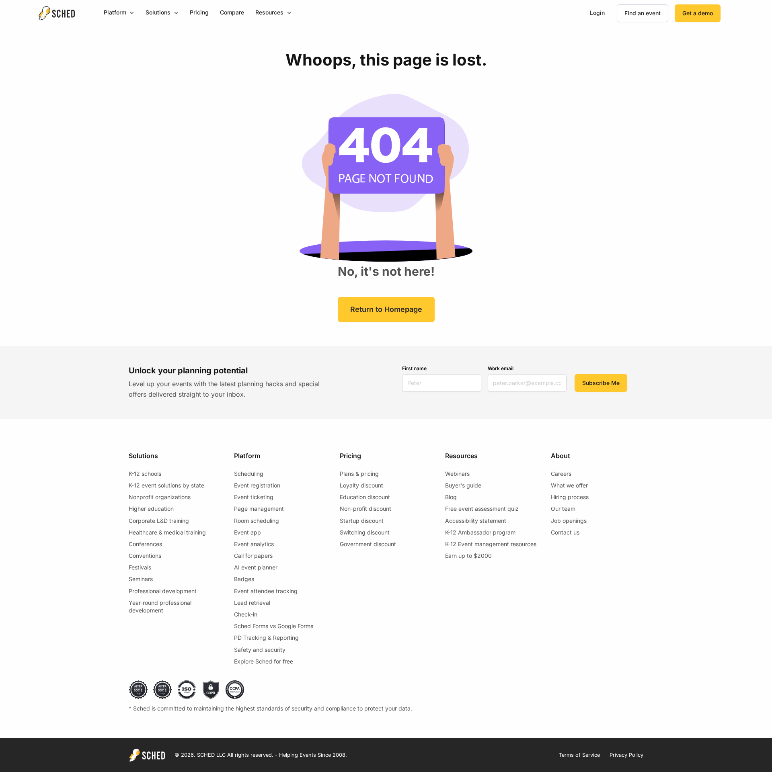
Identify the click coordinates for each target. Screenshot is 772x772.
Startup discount (362, 520)
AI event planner (255, 567)
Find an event (642, 13)
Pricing (199, 12)
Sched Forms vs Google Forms (273, 626)
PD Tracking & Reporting (266, 637)
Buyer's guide (463, 485)
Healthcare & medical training (167, 532)
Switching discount (365, 532)
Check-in (245, 614)
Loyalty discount (361, 485)
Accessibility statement (475, 520)
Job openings (569, 520)
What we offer (569, 485)
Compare (232, 12)
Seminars (141, 578)
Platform (115, 12)
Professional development (163, 591)
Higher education (151, 508)
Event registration (257, 485)
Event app (247, 532)
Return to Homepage (386, 309)
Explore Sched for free (263, 661)
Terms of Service (579, 755)
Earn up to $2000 (468, 555)
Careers (561, 473)
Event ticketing (253, 497)
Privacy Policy (626, 755)
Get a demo (697, 13)
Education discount (365, 497)
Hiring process (570, 497)
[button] (119, 13)
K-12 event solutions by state (166, 485)
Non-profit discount (365, 508)
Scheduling (248, 473)
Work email (500, 368)
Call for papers (253, 555)
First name (414, 368)
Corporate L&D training (159, 520)
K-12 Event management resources (490, 544)
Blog (451, 497)
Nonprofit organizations (160, 497)
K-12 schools (145, 473)
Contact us (565, 532)
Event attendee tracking (266, 591)
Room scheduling (256, 520)
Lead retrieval (252, 602)
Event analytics (254, 544)
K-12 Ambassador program (480, 532)
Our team (563, 508)
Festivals (140, 567)
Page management (259, 508)
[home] (57, 13)
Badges (244, 578)
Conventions (145, 555)
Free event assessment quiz (482, 508)
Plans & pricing (359, 473)
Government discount (368, 544)
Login (597, 12)
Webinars (457, 473)
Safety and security (259, 649)
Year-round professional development (160, 606)
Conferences (145, 544)
